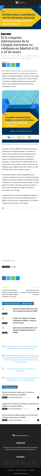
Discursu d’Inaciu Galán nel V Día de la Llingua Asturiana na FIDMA (18, 393)
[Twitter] (29, 463)
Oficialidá (13, 266)
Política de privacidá (21, 470)
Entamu (3, 31)
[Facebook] (7, 463)
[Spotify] (18, 463)
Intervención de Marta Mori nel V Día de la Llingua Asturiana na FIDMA (25, 330)
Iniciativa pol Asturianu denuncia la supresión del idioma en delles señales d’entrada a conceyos (10, 293)
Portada (8, 34)
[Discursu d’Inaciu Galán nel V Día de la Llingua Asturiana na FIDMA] (7, 311)
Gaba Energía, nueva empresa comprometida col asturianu (30, 292)
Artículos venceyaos (11, 303)
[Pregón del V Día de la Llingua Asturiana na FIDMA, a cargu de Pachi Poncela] (7, 320)
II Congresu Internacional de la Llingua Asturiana (19, 71)
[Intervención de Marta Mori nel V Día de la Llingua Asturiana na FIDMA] (7, 330)
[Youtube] (34, 463)
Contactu (31, 470)
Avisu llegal (10, 470)
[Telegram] (23, 463)
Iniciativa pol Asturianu (15, 397)
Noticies (9, 31)
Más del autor (27, 303)
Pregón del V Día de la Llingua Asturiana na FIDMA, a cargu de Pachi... (20, 404)
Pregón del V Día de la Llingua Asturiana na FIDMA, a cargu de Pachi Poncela (24, 320)
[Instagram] (12, 463)
